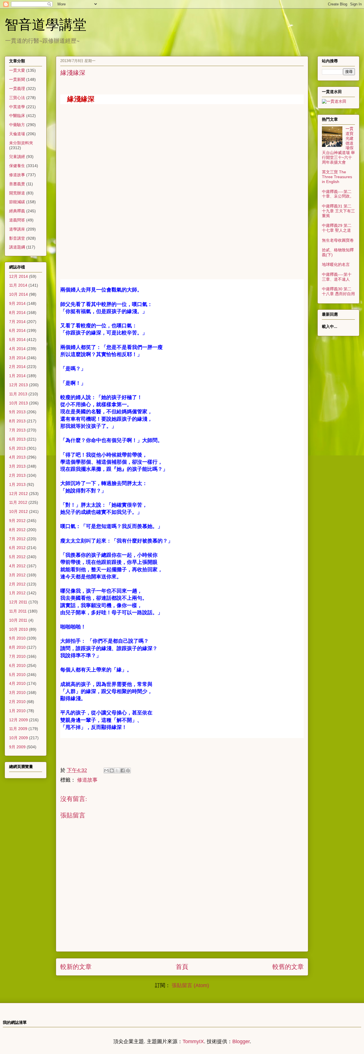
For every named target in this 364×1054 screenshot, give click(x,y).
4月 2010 (17, 683)
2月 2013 (17, 475)
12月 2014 (18, 276)
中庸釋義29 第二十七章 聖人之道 (336, 228)
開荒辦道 (17, 193)
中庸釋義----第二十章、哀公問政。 (338, 194)
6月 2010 (17, 665)
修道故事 (87, 780)
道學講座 (17, 229)
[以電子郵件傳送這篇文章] (106, 770)
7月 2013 (17, 430)
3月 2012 (17, 575)
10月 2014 (18, 294)
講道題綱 (17, 247)
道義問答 (17, 220)
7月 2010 (17, 656)
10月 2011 (18, 620)
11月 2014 (18, 285)
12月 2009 (18, 720)
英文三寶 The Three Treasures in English (337, 177)
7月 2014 (17, 321)
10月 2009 (18, 737)
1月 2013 (17, 484)
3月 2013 (17, 466)
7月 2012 (17, 539)
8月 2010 (17, 647)
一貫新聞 (17, 79)
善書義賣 (17, 184)
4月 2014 (17, 348)
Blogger (241, 1041)
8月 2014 (17, 312)
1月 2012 (17, 593)
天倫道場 (17, 134)
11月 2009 (18, 728)
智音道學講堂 (45, 24)
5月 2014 (17, 339)
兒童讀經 (17, 156)
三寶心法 (17, 97)
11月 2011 (18, 611)
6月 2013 (17, 439)
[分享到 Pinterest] (128, 770)
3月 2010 (17, 692)
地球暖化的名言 (336, 264)
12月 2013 (18, 385)
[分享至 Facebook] (122, 770)
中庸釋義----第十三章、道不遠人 (336, 277)
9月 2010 (17, 638)
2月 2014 (17, 366)
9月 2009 (17, 747)
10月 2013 (18, 403)
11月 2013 (18, 394)
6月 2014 (17, 330)
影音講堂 (17, 238)
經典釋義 (17, 211)
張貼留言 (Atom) (190, 985)
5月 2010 (17, 674)
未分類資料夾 (21, 143)
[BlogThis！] (112, 770)
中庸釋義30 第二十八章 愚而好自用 (338, 291)
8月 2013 (17, 421)
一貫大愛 (17, 70)
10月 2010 (18, 629)
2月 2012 (17, 584)
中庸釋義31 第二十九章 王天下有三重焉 (338, 211)
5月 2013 (17, 448)
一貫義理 (17, 88)
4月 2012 (17, 566)
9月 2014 (17, 303)
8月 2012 (17, 529)
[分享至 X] (117, 770)
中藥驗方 (17, 124)
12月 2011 (18, 602)
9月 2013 (17, 412)
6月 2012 (17, 547)
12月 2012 (18, 493)
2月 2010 (17, 701)
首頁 (182, 966)
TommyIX (193, 1041)
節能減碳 (17, 202)
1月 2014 (17, 375)
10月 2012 (18, 511)
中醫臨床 (17, 115)
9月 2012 (17, 520)
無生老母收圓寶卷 (338, 240)
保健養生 (17, 165)
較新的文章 (76, 966)
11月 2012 (18, 502)
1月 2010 (17, 710)
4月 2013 (17, 457)
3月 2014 (17, 358)
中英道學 (17, 106)
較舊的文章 (288, 966)
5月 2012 (17, 556)
